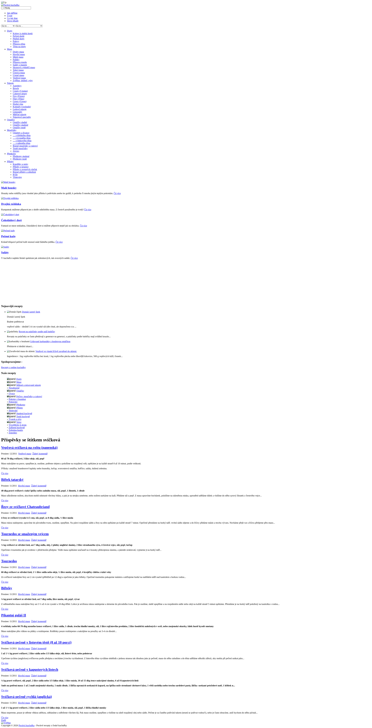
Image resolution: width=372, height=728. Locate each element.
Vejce (18, 422)
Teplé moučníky (20, 148)
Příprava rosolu (20, 62)
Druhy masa (18, 52)
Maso (9, 49)
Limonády (17, 112)
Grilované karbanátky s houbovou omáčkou (50, 341)
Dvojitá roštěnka (11, 203)
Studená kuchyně (24, 413)
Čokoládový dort (11, 220)
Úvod (9, 15)
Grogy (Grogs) (19, 101)
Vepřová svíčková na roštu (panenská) (29, 447)
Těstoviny (17, 177)
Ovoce (12, 393)
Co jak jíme (12, 18)
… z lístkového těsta (22, 140)
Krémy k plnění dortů (23, 33)
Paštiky (16, 59)
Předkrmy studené (21, 156)
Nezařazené (14, 388)
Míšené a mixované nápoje (28, 385)
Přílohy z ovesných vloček (25, 169)
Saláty (5, 252)
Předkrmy (11, 153)
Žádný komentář (40, 453)
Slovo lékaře (12, 21)
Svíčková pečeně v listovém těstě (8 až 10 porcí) (36, 642)
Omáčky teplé (19, 127)
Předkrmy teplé (20, 159)
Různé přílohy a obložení (24, 172)
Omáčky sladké (20, 122)
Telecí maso (18, 70)
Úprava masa (19, 72)
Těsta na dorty (19, 46)
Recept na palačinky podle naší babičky (37, 331)
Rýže (15, 174)
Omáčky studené (20, 125)
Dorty (9, 31)
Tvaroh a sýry (15, 419)
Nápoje (10, 83)
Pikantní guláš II (13, 615)
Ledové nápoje (19, 109)
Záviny (16, 151)
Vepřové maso (19, 78)
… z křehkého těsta (22, 135)
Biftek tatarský (12, 479)
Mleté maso (18, 57)
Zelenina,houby (16, 430)
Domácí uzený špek (31, 312)
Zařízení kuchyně (17, 427)
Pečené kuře (8, 236)
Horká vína (18, 104)
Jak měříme (12, 13)
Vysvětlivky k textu (17, 425)
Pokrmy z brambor (17, 399)
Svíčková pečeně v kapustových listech (29, 669)
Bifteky (6, 588)
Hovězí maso (19, 54)
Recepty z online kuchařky (13, 367)
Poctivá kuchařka (26, 725)
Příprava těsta (19, 44)
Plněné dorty (18, 38)
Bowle (16, 88)
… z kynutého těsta (22, 138)
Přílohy (10, 161)
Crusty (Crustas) (20, 91)
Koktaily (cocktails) (22, 106)
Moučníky (11, 130)
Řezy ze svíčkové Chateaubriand (25, 507)
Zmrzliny (13, 433)
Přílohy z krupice (20, 167)
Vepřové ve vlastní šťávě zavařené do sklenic (56, 351)
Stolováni (13, 410)
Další (3, 720)
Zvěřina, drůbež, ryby (23, 80)
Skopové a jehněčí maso (24, 67)
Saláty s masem (20, 65)
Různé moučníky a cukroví (25, 146)
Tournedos (9, 561)
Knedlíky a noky (20, 164)
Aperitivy (17, 86)
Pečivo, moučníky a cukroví (29, 396)
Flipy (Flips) (18, 99)
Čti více (117, 193)
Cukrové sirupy (20, 93)
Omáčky (11, 119)
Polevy (16, 41)
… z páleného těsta (21, 143)
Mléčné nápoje (19, 114)
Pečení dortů (18, 36)
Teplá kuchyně (23, 416)
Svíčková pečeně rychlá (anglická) (26, 697)
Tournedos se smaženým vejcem (25, 534)
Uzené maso (18, 75)
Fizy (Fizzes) (19, 96)
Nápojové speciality (22, 117)
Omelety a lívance (21, 133)
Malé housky (9, 187)
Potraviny (13, 402)
